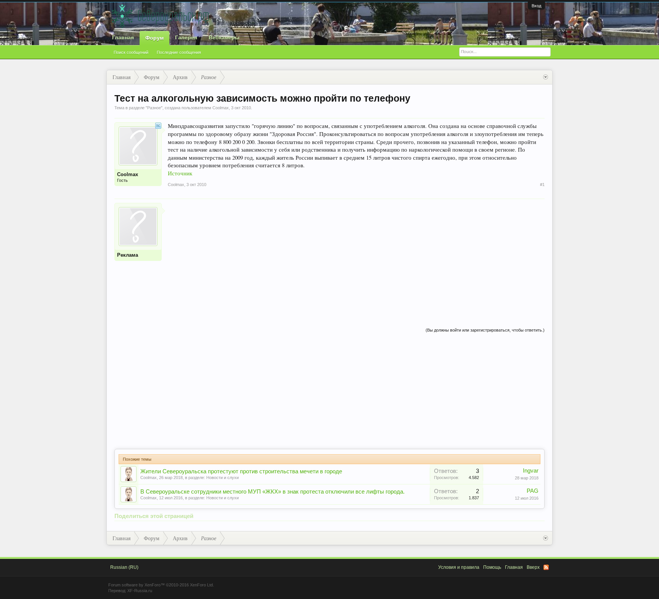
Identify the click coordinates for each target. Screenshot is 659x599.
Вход (536, 5)
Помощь (492, 567)
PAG (532, 491)
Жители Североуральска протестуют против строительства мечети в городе (241, 471)
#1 (542, 184)
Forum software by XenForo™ (161, 585)
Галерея (186, 37)
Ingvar (530, 471)
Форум (154, 38)
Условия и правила (458, 567)
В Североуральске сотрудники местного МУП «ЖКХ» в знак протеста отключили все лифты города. (272, 492)
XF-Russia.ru (139, 590)
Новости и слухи (222, 477)
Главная (123, 37)
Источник (180, 173)
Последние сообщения (179, 52)
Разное (154, 107)
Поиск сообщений (131, 52)
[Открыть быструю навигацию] (545, 77)
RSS (546, 567)
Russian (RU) (124, 567)
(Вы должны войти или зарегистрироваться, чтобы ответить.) (485, 330)
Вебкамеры (224, 37)
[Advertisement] (356, 256)
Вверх (533, 567)
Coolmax (148, 477)
